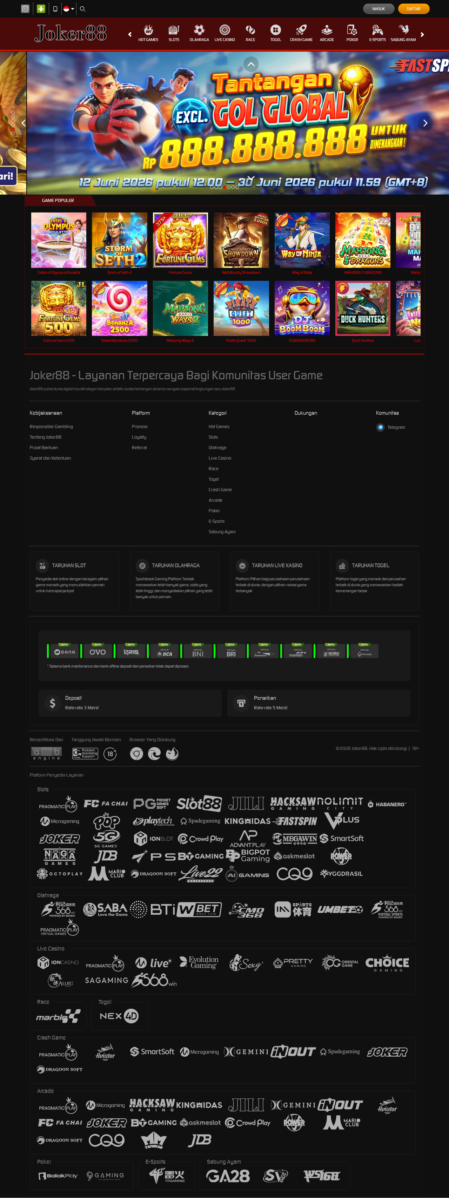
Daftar (414, 8)
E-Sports (377, 39)
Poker (352, 39)
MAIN (63, 240)
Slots (174, 39)
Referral (139, 448)
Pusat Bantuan (44, 448)
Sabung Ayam (403, 39)
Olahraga (199, 39)
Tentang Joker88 (45, 437)
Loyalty (139, 437)
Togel (275, 39)
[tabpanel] (224, 123)
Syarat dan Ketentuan (50, 458)
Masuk (379, 8)
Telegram (396, 427)
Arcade (327, 39)
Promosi (140, 426)
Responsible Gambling (51, 426)
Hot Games (148, 39)
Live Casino (225, 39)
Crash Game (301, 39)
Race (250, 39)
